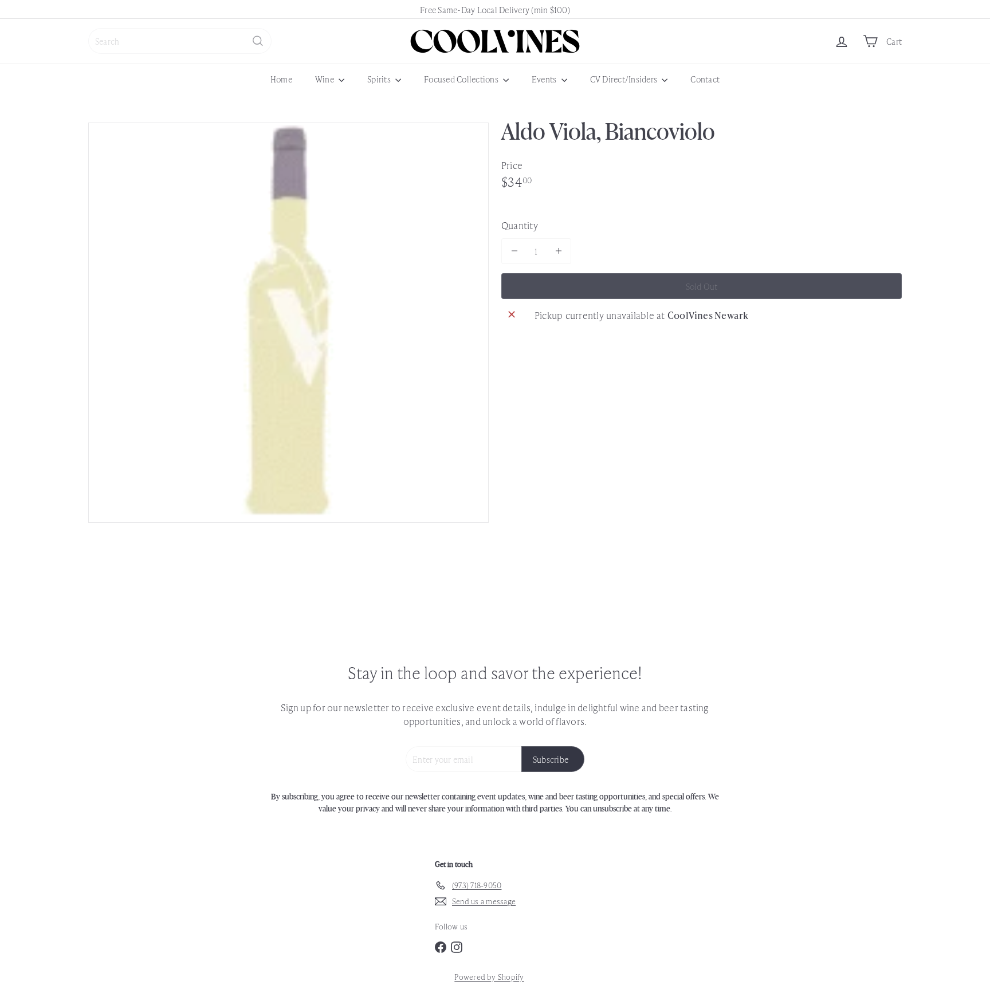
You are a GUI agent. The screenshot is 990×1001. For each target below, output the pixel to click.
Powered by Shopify (489, 976)
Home (281, 79)
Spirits (379, 79)
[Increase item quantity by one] (558, 250)
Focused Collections (462, 79)
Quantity (519, 225)
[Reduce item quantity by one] (514, 250)
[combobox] (180, 41)
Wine (325, 79)
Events (545, 79)
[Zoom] (288, 322)
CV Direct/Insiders (624, 79)
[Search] (258, 41)
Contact (705, 79)
